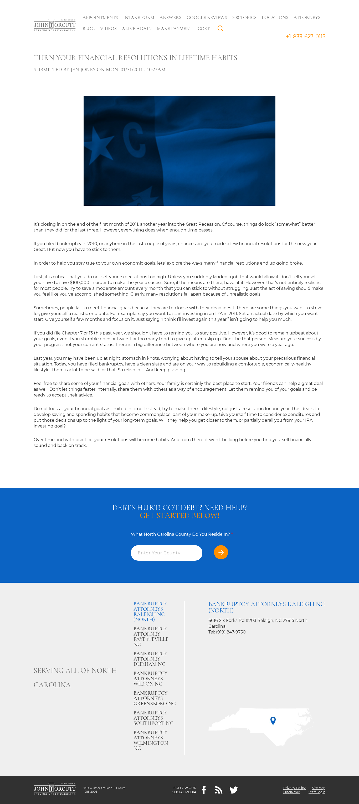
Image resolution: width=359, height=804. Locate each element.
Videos (108, 28)
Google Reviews (207, 17)
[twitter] (234, 790)
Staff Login (317, 792)
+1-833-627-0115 (305, 36)
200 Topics (244, 17)
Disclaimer (291, 792)
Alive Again (137, 28)
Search (221, 29)
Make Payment (174, 28)
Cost (204, 28)
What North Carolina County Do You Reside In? (182, 534)
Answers (170, 17)
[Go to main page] (55, 25)
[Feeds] (219, 790)
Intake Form (138, 17)
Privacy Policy (294, 788)
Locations (275, 17)
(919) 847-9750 (231, 632)
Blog (89, 28)
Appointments (100, 17)
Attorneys (307, 17)
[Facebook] (204, 790)
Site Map (318, 788)
